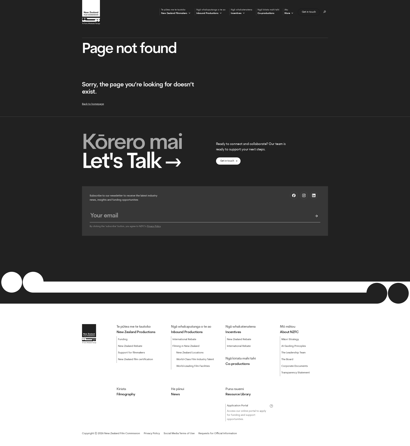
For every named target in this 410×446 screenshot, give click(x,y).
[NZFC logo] (91, 12)
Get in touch (309, 12)
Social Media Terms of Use (179, 433)
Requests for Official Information (217, 433)
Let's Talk (132, 162)
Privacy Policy (154, 226)
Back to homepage (93, 104)
